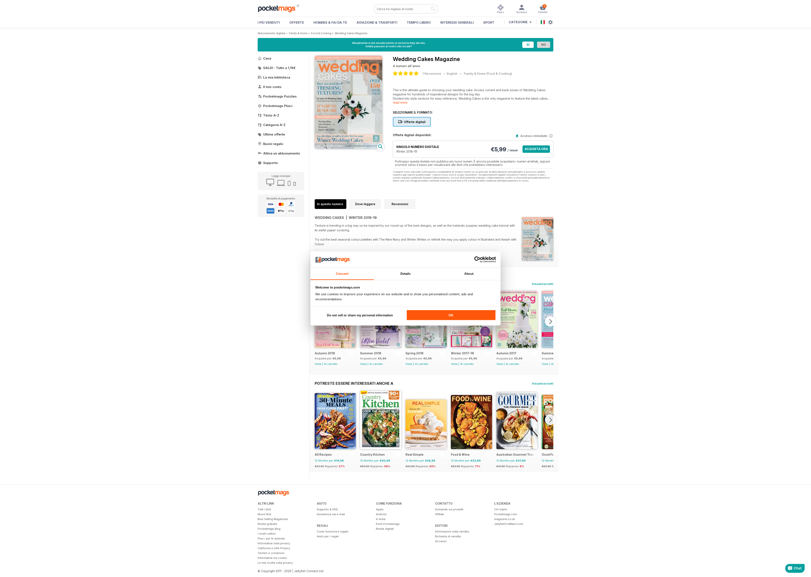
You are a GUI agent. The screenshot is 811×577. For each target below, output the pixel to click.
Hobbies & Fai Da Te (330, 22)
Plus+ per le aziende (271, 538)
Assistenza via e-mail (331, 514)
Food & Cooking (321, 33)
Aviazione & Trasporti (377, 22)
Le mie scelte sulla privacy (275, 562)
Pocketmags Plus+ (278, 106)
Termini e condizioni (271, 553)
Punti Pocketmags (388, 524)
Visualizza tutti (542, 284)
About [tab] (469, 273)
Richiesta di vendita (448, 536)
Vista (318, 364)
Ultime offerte (274, 134)
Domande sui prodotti (449, 509)
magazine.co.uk (504, 519)
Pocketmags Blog (269, 528)
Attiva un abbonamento (281, 153)
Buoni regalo (273, 144)
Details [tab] (405, 273)
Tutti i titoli (264, 509)
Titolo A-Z (271, 115)
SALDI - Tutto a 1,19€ (279, 68)
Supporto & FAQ (327, 509)
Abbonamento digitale (271, 33)
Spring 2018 (414, 353)
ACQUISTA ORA (536, 149)
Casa (267, 58)
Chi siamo (500, 509)
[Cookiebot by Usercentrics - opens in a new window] (477, 259)
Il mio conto (272, 87)
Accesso (441, 541)
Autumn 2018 (325, 353)
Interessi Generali (457, 22)
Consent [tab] (342, 273)
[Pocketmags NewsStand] (279, 8)
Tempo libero (419, 22)
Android (381, 514)
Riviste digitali (385, 528)
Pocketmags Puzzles (280, 96)
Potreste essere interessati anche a (354, 383)
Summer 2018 (370, 353)
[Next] (550, 321)
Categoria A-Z (274, 125)
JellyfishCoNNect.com (508, 524)
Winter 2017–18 (462, 353)
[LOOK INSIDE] (348, 147)
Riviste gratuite (267, 524)
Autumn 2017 (506, 353)
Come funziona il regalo (332, 531)
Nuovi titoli (264, 514)
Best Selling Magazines (273, 519)
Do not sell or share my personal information (360, 315)
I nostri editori (267, 533)
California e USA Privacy (274, 548)
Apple (380, 509)
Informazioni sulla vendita (452, 531)
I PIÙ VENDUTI (269, 22)
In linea (380, 519)
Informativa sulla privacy (274, 543)
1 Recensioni (431, 73)
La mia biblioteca (276, 77)
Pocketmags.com (505, 514)
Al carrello (330, 364)
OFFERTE (296, 22)
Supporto (270, 163)
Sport (488, 22)
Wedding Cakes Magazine (351, 33)
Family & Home (298, 33)
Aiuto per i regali (328, 536)
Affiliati (439, 514)
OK (451, 315)
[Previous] (318, 419)
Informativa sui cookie (272, 557)
